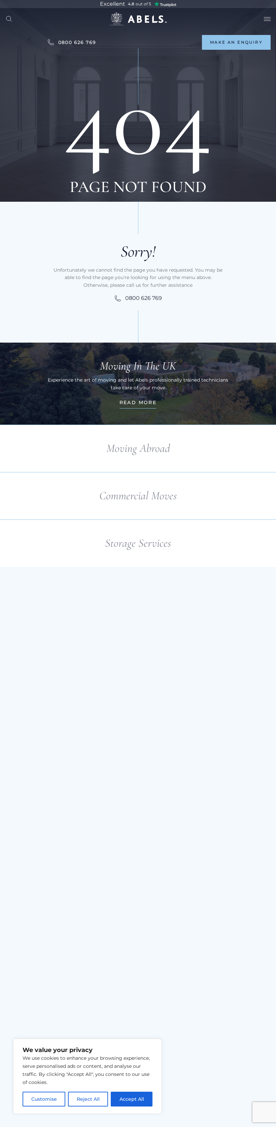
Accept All (131, 1099)
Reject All (88, 1099)
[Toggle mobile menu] (267, 19)
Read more (138, 402)
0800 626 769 (77, 42)
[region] (87, 1076)
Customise (44, 1099)
